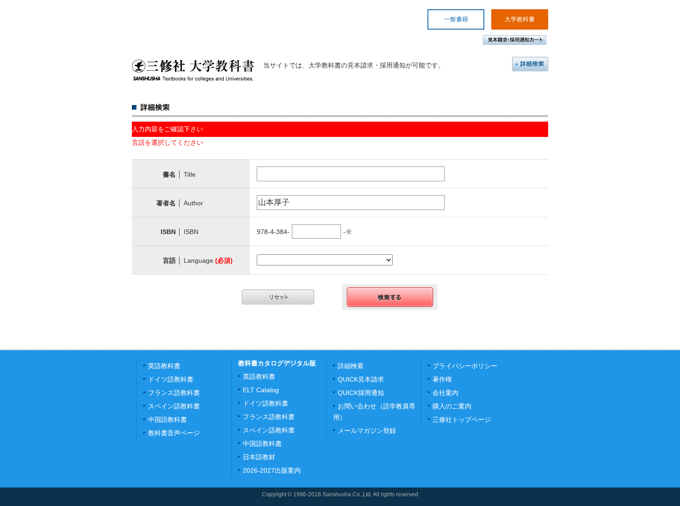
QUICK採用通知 (361, 392)
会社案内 (445, 392)
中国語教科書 (167, 419)
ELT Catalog (261, 390)
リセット (278, 297)
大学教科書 (520, 19)
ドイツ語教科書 (170, 379)
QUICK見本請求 (361, 379)
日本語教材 (259, 457)
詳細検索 (530, 64)
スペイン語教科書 (174, 406)
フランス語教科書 (174, 392)
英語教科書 (164, 366)
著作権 (442, 379)
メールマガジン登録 (367, 430)
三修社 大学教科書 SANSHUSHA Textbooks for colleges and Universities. (193, 70)
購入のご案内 (452, 406)
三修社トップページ (462, 419)
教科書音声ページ (174, 433)
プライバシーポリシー (465, 366)
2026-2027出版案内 (272, 470)
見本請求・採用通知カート (514, 40)
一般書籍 (456, 19)
